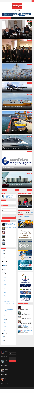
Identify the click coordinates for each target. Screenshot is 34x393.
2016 (3, 339)
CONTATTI (7, 0)
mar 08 (5, 322)
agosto (4, 266)
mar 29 (5, 277)
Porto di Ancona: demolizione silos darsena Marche (12, 184)
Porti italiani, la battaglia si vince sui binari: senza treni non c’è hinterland (4, 371)
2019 (3, 260)
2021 (3, 257)
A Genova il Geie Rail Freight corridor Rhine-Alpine (11, 77)
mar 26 (5, 281)
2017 (3, 337)
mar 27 (5, 280)
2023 (3, 254)
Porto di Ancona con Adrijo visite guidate (8, 195)
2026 (3, 250)
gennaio (4, 334)
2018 (3, 336)
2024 (3, 253)
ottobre (4, 264)
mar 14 (5, 315)
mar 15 (5, 296)
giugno (4, 269)
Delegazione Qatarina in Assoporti (8, 58)
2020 (3, 258)
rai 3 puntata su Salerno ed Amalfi (7, 196)
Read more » (29, 21)
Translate (32, 212)
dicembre (4, 261)
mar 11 (5, 318)
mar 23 (5, 285)
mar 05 (5, 326)
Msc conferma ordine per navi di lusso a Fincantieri (12, 146)
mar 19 (5, 291)
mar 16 (5, 295)
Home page (2, 0)
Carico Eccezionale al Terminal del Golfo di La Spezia (12, 130)
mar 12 (5, 316)
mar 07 (5, 323)
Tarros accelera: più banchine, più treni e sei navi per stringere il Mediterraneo (25, 217)
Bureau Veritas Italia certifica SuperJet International (12, 88)
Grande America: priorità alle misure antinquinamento (12, 106)
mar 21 (5, 288)
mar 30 (5, 276)
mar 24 (5, 284)
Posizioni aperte (4, 202)
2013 (3, 343)
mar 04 (5, 327)
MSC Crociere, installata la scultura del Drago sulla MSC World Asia (4, 380)
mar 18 (5, 292)
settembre (4, 265)
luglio (4, 268)
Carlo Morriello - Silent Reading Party (7, 197)
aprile (4, 272)
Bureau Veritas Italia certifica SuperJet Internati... (9, 303)
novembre (4, 262)
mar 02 (5, 330)
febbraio (4, 333)
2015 (3, 340)
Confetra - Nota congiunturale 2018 (9, 167)
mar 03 (5, 329)
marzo (4, 273)
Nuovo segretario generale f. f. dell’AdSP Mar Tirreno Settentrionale (15, 34)
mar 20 (5, 289)
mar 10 (5, 319)
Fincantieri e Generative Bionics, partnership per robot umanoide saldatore (4, 353)
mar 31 (5, 274)
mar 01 (5, 331)
